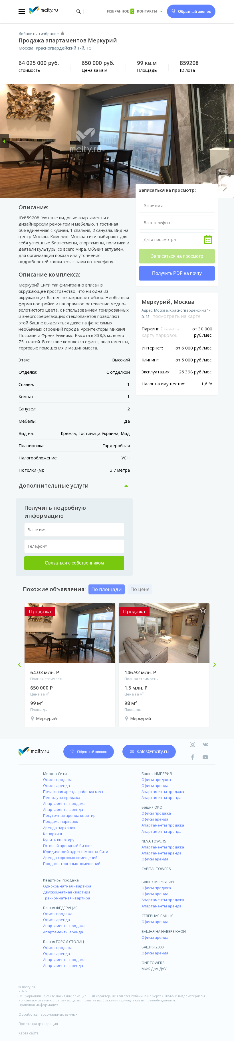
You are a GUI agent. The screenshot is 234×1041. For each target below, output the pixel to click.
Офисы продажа (57, 779)
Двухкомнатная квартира (66, 892)
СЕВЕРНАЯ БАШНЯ (158, 915)
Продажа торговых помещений (71, 863)
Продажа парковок (60, 821)
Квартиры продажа (61, 880)
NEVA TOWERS (154, 841)
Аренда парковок (59, 827)
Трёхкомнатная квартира (66, 898)
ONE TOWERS (153, 962)
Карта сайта (29, 1033)
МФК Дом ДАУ (154, 968)
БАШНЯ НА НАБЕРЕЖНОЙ (164, 931)
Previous (22, 665)
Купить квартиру (58, 839)
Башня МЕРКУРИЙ (158, 881)
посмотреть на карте (176, 316)
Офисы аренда (56, 785)
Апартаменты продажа (64, 803)
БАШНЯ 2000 (153, 947)
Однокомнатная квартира (67, 886)
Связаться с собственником (74, 563)
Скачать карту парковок (160, 332)
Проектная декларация (38, 1023)
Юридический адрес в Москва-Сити (75, 851)
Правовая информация (38, 1005)
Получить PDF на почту (177, 273)
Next (212, 665)
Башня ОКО (152, 807)
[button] (4, 141)
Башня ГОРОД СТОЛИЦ (63, 941)
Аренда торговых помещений (70, 857)
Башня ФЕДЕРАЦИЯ (60, 907)
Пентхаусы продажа (61, 797)
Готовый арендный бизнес (67, 845)
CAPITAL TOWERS (156, 868)
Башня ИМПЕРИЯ (157, 773)
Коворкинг (52, 833)
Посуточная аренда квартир (69, 815)
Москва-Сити (55, 773)
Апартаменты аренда (63, 809)
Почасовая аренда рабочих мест (73, 791)
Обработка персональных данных (48, 1014)
